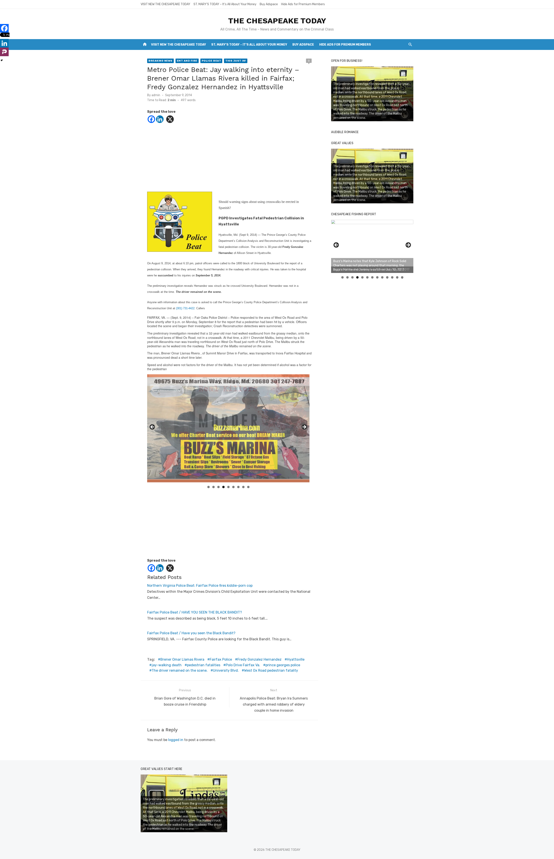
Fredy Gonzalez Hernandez (259, 659)
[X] (170, 119)
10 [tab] (387, 277)
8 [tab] (243, 487)
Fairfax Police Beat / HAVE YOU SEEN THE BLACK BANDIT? (194, 612)
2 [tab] (213, 487)
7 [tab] (238, 487)
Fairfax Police (221, 659)
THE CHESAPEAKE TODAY (277, 20)
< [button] (152, 427)
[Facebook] (151, 119)
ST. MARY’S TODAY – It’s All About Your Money (224, 4)
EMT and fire (187, 60)
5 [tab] (228, 487)
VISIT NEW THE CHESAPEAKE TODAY (165, 4)
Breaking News (160, 60)
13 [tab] (402, 277)
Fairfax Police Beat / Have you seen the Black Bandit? (191, 633)
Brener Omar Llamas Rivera (182, 659)
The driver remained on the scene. (180, 670)
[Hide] (1, 60)
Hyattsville (295, 659)
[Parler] (4, 52)
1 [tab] (208, 487)
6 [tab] (233, 487)
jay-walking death (167, 665)
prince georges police (283, 665)
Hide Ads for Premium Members (303, 4)
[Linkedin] (160, 119)
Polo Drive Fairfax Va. (243, 665)
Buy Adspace (269, 4)
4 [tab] (223, 487)
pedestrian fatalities (203, 665)
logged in (175, 740)
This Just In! (235, 60)
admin (155, 95)
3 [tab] (218, 487)
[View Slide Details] (372, 246)
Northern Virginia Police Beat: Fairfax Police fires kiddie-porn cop (200, 585)
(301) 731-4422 (185, 308)
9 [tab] (248, 487)
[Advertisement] (229, 161)
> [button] (304, 427)
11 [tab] (392, 277)
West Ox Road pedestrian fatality (271, 670)
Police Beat (211, 60)
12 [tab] (397, 277)
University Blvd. (226, 670)
